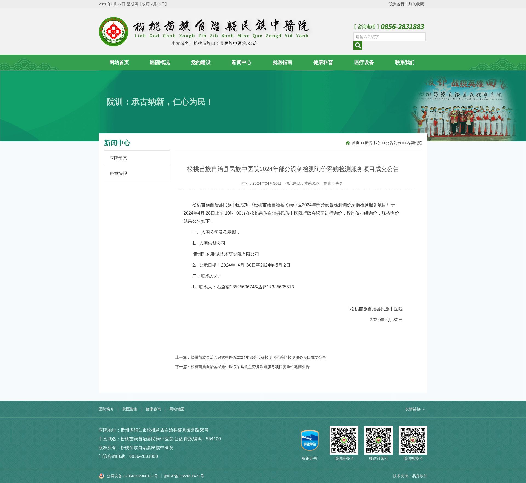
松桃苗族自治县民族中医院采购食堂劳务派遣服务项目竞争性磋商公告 (250, 367)
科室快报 (118, 173)
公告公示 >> (396, 143)
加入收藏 (416, 4)
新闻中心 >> (375, 143)
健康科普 (323, 62)
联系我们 (405, 62)
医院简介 (106, 409)
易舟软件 (419, 476)
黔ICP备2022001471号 (184, 476)
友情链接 (413, 409)
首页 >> (358, 143)
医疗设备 (364, 62)
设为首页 (396, 4)
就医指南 (282, 62)
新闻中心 (241, 62)
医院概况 (160, 62)
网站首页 (119, 62)
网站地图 (177, 409)
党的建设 (201, 62)
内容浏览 (414, 143)
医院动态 (118, 158)
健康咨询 (153, 409)
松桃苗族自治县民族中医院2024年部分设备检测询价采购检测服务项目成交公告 (258, 357)
